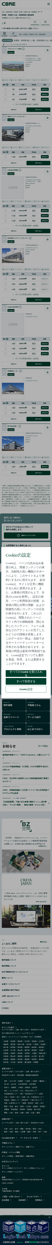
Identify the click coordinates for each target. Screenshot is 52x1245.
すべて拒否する (26, 681)
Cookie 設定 (26, 689)
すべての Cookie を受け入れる (26, 673)
